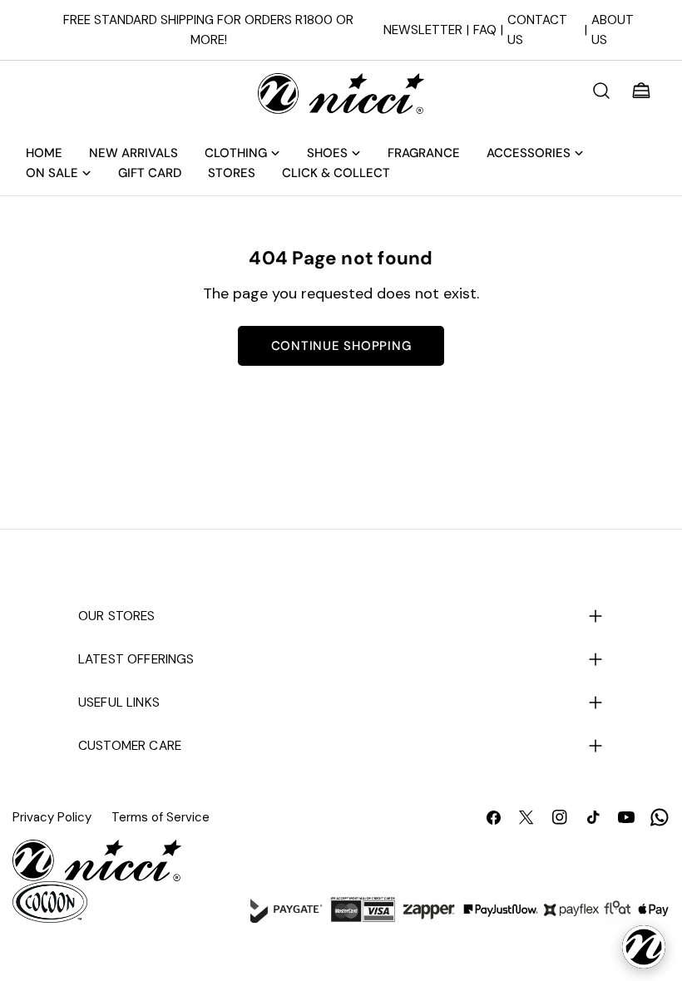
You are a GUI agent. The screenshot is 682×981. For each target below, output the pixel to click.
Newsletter (422, 30)
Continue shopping (341, 346)
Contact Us (537, 30)
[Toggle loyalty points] (643, 947)
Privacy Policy (51, 817)
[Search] (601, 90)
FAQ (485, 30)
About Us (612, 30)
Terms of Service (160, 817)
